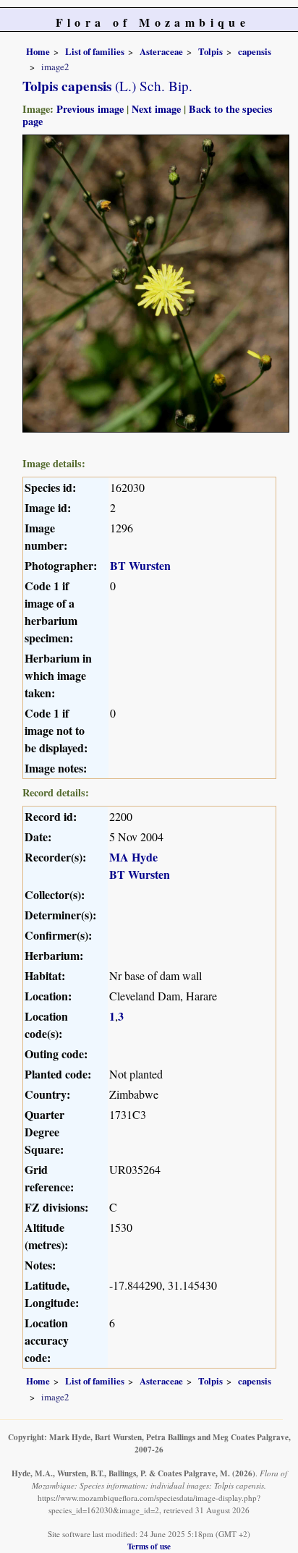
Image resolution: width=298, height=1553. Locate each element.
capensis (254, 51)
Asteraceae (161, 51)
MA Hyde (133, 856)
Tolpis (210, 51)
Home (38, 51)
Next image (156, 108)
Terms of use (149, 1546)
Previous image (90, 108)
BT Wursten (140, 565)
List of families (94, 51)
